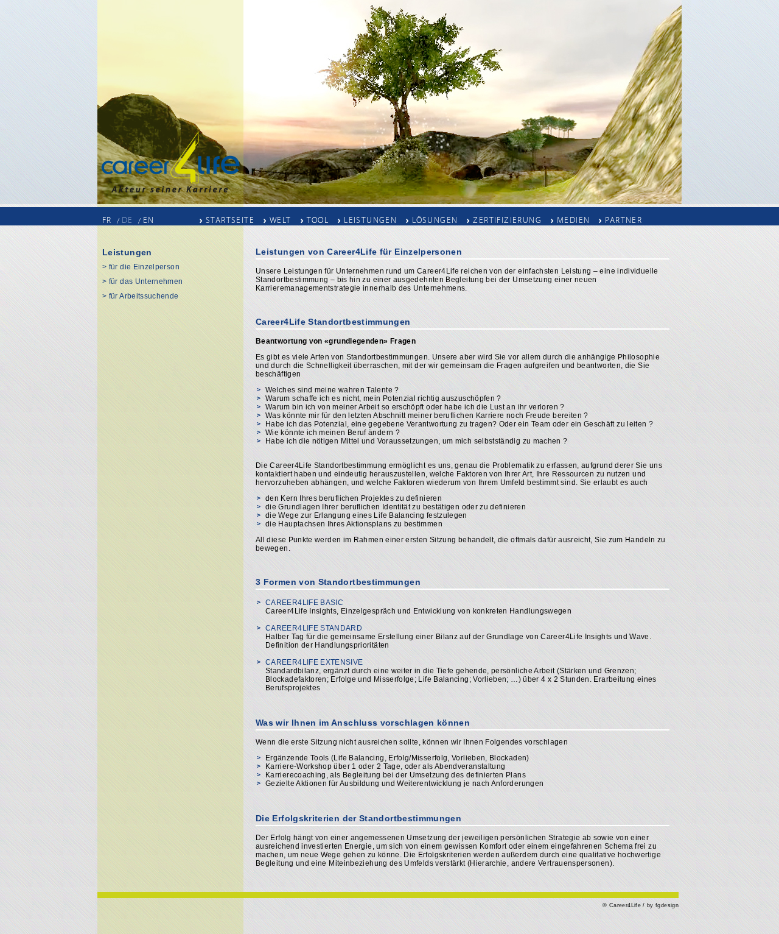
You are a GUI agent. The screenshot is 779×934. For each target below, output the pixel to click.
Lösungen (435, 220)
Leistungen (370, 220)
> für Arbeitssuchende (140, 296)
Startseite (230, 220)
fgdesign (667, 905)
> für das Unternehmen (142, 281)
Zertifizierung (507, 220)
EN (149, 220)
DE (127, 220)
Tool (318, 220)
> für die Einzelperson (141, 267)
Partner (623, 220)
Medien (573, 220)
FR (107, 220)
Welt (281, 220)
